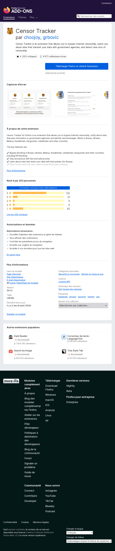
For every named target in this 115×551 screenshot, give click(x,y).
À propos (29, 393)
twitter (91, 297)
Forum (28, 458)
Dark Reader (20, 336)
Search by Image (23, 350)
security (82, 297)
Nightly (70, 385)
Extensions (9, 17)
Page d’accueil (14, 274)
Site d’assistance (15, 277)
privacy (72, 297)
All (46, 420)
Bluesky (49, 506)
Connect (29, 490)
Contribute (30, 495)
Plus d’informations (16, 170)
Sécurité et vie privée (69, 274)
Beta (69, 390)
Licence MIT (64, 281)
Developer (30, 500)
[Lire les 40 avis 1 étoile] (38, 208)
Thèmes (22, 17)
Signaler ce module (16, 314)
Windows (50, 394)
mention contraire (16, 529)
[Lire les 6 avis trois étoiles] (38, 201)
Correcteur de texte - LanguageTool (78, 337)
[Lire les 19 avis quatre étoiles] (38, 197)
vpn (98, 297)
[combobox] (94, 16)
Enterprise (72, 402)
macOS (49, 399)
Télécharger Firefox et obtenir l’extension (77, 66)
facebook (63, 297)
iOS (47, 405)
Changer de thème (75, 537)
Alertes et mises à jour (92, 274)
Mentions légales (41, 522)
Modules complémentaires (32, 384)
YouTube (50, 495)
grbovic (51, 37)
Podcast (50, 511)
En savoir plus (13, 255)
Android (50, 410)
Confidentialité (10, 522)
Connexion (107, 3)
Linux (48, 415)
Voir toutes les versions (70, 289)
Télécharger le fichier (55, 73)
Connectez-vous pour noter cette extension (38, 188)
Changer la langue (74, 529)
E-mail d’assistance (16, 280)
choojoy (32, 37)
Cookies (25, 522)
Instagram (51, 490)
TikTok (49, 500)
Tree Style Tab (75, 350)
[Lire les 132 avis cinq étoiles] (38, 193)
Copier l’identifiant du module (23, 283)
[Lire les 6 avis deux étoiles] (38, 205)
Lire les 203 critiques (17, 214)
